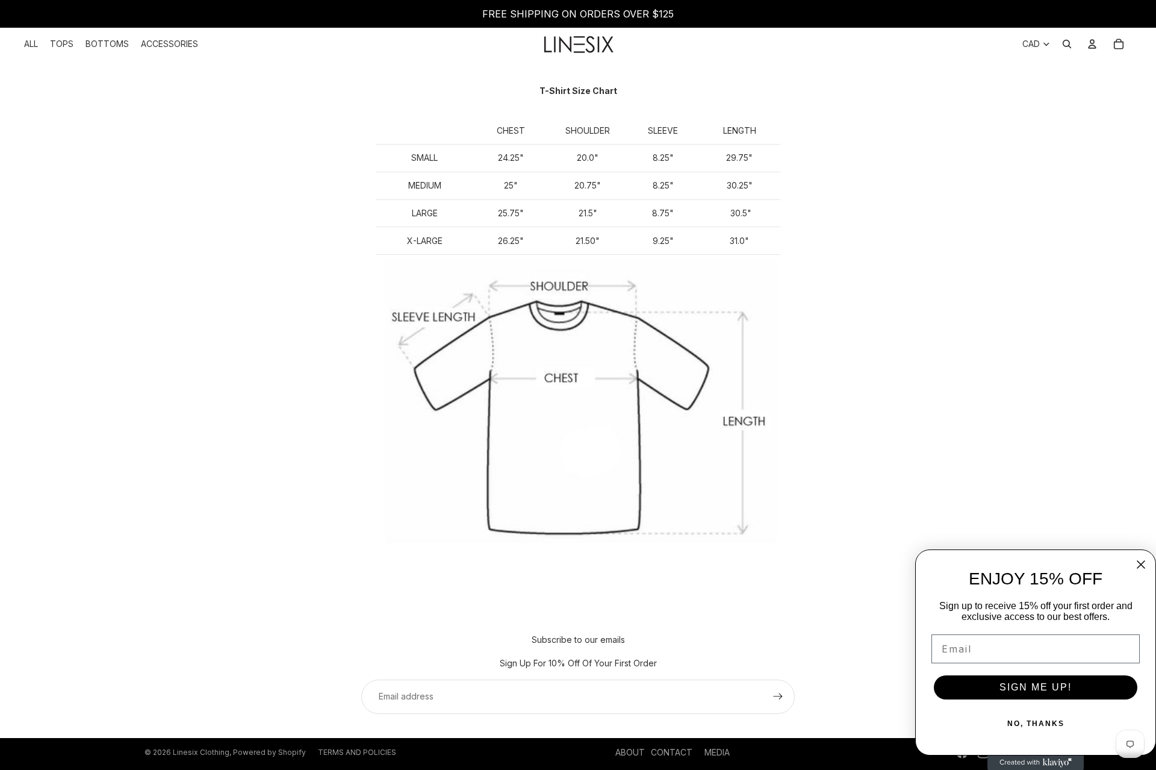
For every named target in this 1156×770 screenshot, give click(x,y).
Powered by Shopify (269, 752)
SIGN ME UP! (1035, 687)
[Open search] (1067, 44)
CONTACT (671, 752)
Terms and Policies (357, 752)
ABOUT (630, 752)
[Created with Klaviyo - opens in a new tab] (1035, 763)
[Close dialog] (1141, 565)
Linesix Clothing (201, 752)
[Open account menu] (1092, 44)
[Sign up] (777, 696)
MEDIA (717, 752)
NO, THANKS (1035, 723)
